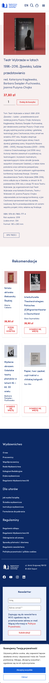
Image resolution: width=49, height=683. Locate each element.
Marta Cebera (7, 306)
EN (26, 5)
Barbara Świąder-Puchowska (22, 83)
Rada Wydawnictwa (12, 467)
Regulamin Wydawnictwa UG (16, 481)
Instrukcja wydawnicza (13, 507)
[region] (24, 663)
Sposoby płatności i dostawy (16, 543)
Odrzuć (25, 677)
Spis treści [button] (11, 235)
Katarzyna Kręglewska (23, 79)
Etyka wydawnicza (11, 476)
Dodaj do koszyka (27, 102)
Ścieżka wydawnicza (12, 502)
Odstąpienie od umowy (13, 538)
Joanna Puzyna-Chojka (18, 87)
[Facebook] (4, 577)
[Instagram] (17, 577)
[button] (43, 5)
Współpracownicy (11, 462)
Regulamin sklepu (11, 529)
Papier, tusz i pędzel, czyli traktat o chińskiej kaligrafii (34, 375)
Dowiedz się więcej (35, 330)
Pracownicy (8, 457)
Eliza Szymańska (31, 319)
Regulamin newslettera (13, 547)
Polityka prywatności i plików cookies (19, 552)
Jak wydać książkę (11, 498)
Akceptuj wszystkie (24, 670)
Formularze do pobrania (14, 512)
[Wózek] (37, 5)
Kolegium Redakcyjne (12, 471)
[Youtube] (10, 577)
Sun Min (27, 384)
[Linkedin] (23, 577)
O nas (5, 453)
